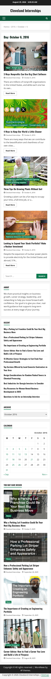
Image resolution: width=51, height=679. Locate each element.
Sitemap (45, 675)
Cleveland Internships (25, 10)
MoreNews (40, 667)
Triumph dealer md (36, 125)
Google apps (16, 68)
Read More (11, 93)
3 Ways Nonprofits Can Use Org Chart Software (25, 56)
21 (32, 459)
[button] (4, 18)
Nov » (44, 474)
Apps (8, 68)
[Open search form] (47, 18)
